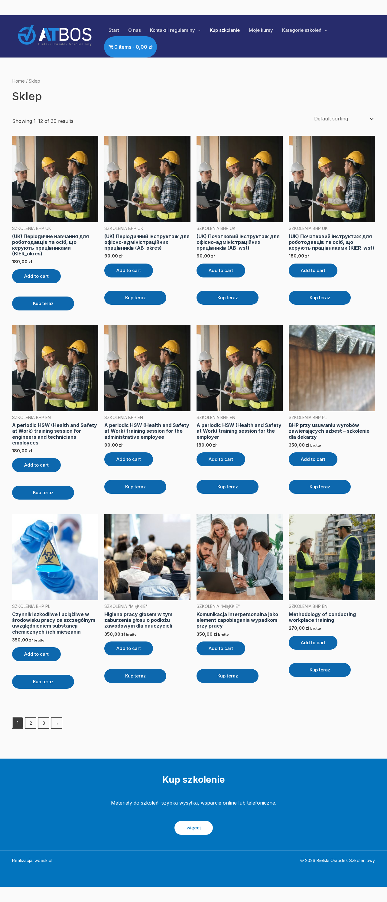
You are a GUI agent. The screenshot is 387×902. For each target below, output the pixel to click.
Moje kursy (261, 30)
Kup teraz (43, 303)
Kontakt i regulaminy (172, 30)
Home (18, 81)
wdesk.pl (43, 860)
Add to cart (36, 276)
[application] (198, 30)
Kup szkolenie (225, 30)
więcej (194, 828)
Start (114, 30)
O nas (134, 30)
